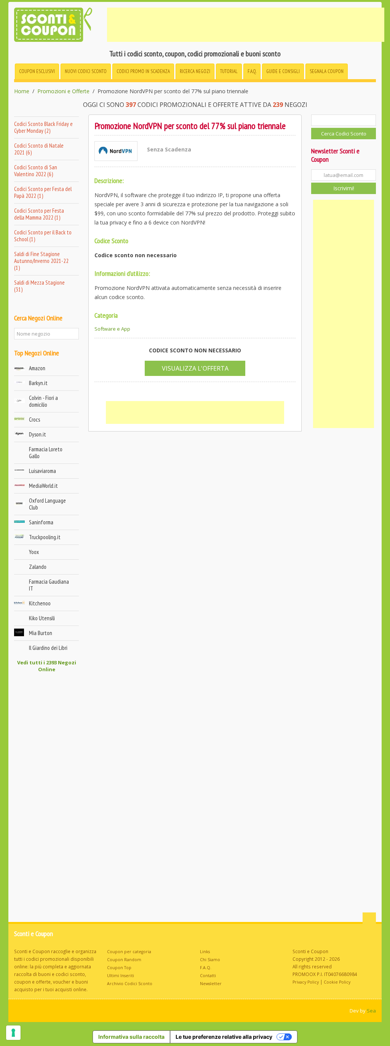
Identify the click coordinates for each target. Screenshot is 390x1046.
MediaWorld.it (43, 485)
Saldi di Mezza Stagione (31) (39, 286)
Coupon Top (119, 967)
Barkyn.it (38, 383)
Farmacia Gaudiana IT (49, 585)
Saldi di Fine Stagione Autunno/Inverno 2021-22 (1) (41, 260)
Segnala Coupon (327, 71)
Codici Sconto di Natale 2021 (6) (39, 149)
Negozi (195, 71)
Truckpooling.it (45, 537)
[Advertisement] (245, 25)
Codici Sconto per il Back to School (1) (43, 236)
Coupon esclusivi (37, 71)
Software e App (112, 328)
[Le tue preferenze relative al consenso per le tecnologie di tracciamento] (13, 1032)
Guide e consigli (283, 71)
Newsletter (211, 983)
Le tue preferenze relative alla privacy (224, 1036)
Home (21, 91)
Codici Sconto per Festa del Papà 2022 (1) (43, 192)
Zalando (37, 566)
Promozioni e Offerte (63, 91)
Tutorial (229, 71)
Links (205, 951)
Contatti (208, 975)
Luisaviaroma (42, 470)
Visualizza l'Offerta (195, 368)
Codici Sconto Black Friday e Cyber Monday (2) (43, 127)
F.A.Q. (252, 71)
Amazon (37, 368)
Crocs (34, 419)
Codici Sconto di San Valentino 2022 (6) (35, 171)
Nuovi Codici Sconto (86, 71)
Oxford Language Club (47, 504)
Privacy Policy (305, 982)
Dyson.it (37, 434)
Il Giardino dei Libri (48, 647)
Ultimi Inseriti (120, 975)
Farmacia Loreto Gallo (45, 453)
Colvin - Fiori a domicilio (43, 401)
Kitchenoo (40, 603)
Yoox (34, 552)
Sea (371, 1010)
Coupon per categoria (129, 951)
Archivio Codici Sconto (129, 983)
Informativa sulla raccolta (131, 1036)
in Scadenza (143, 71)
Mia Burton (40, 633)
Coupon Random (124, 959)
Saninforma (41, 522)
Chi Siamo (210, 959)
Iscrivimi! (343, 188)
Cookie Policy (337, 982)
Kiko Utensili (42, 618)
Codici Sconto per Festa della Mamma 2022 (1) (39, 214)
